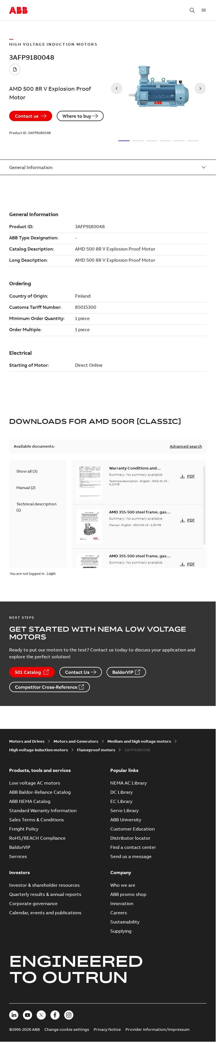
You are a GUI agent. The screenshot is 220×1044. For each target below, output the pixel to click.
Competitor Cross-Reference (46, 687)
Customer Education (132, 829)
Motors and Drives (26, 741)
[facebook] (55, 1015)
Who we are (122, 885)
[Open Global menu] (204, 10)
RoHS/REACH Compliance (37, 838)
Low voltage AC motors (34, 783)
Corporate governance (33, 903)
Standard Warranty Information (42, 810)
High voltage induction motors (38, 749)
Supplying (120, 931)
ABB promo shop (128, 894)
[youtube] (27, 1015)
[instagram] (68, 1015)
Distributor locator (130, 838)
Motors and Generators (76, 741)
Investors (19, 872)
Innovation (121, 903)
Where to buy (76, 116)
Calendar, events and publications (45, 912)
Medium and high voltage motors (139, 741)
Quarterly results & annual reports (45, 894)
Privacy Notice (107, 1029)
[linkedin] (13, 1015)
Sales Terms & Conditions (36, 819)
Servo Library (124, 810)
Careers (118, 912)
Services (18, 856)
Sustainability (125, 922)
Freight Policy (23, 829)
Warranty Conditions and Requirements (133, 470)
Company (120, 872)
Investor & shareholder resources (44, 885)
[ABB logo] (18, 10)
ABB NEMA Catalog (29, 801)
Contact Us (77, 672)
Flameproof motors (96, 749)
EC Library (121, 801)
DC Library (121, 792)
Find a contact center (133, 847)
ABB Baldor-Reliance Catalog (40, 792)
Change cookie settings (66, 1029)
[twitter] (41, 1015)
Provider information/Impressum (157, 1029)
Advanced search (186, 446)
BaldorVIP (122, 672)
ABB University (125, 819)
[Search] (192, 10)
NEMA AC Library (128, 783)
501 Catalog (28, 672)
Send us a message (131, 856)
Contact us (26, 116)
